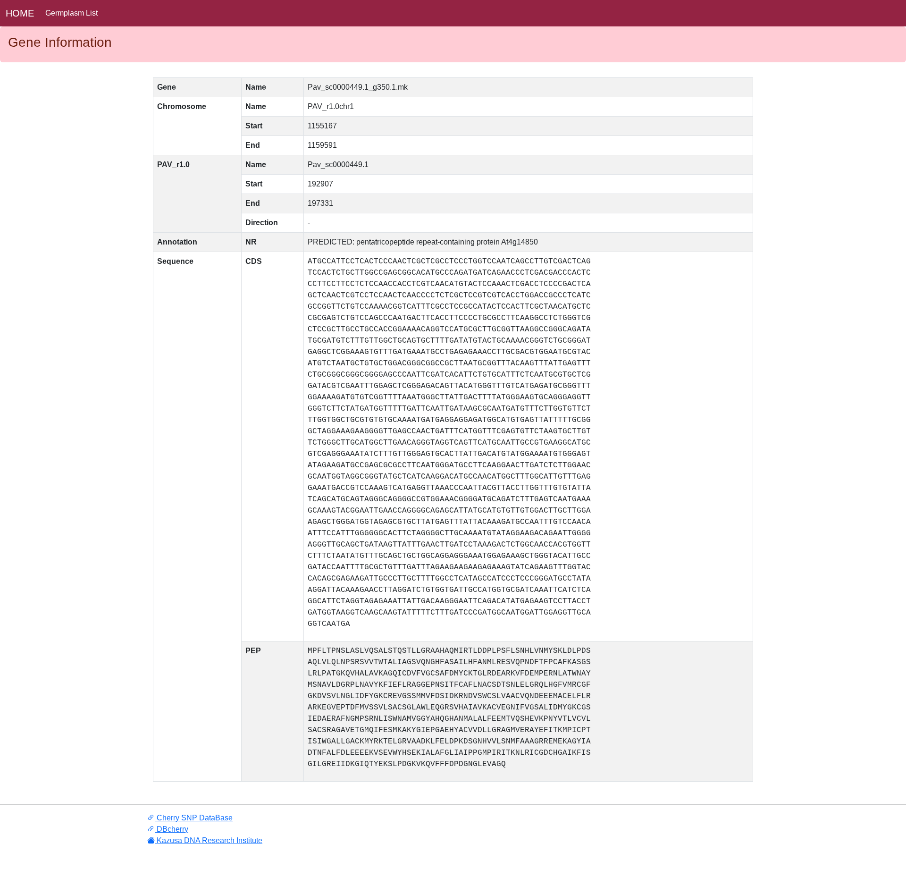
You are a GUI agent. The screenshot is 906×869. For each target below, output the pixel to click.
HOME (20, 13)
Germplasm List (71, 13)
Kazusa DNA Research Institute (208, 840)
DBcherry (171, 829)
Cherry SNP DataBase (194, 818)
